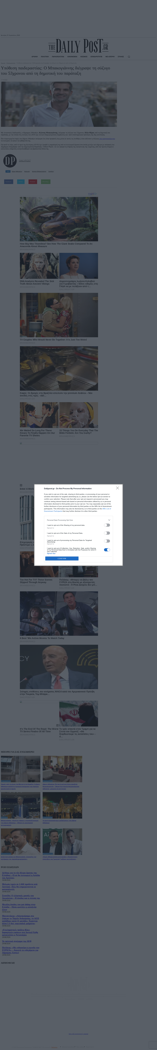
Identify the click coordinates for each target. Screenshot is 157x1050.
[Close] (118, 489)
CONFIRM (62, 558)
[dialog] (78, 525)
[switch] (107, 525)
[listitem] (78, 520)
